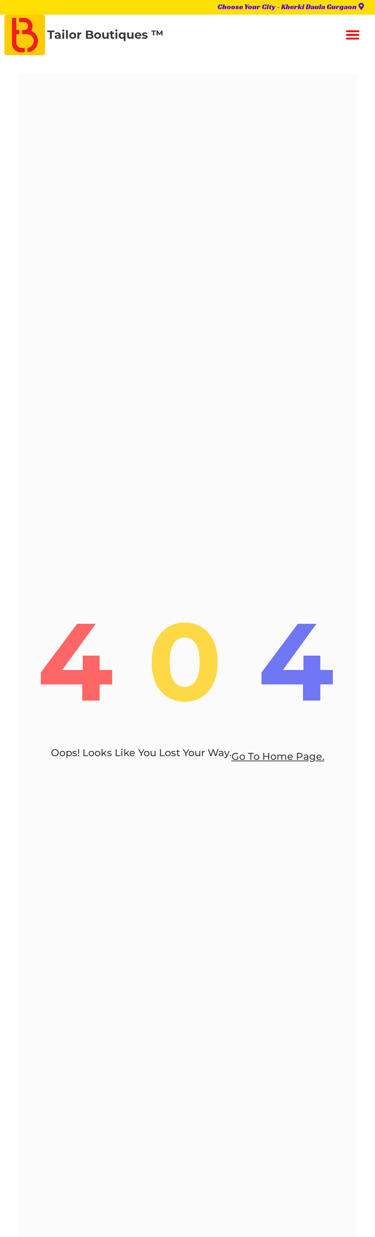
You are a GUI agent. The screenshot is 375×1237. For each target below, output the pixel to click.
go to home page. (277, 756)
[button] (353, 35)
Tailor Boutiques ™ (105, 34)
